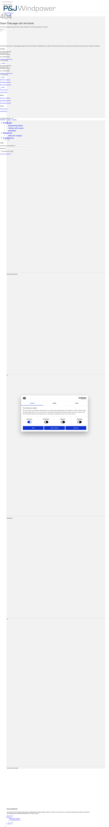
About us (9, 817)
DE (12, 822)
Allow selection (55, 428)
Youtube (14, 119)
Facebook (2, 119)
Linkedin (8, 119)
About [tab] (76, 403)
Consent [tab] (32, 403)
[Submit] (0, 31)
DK (9, 822)
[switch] (46, 422)
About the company (15, 818)
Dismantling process (15, 820)
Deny (33, 428)
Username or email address (7, 145)
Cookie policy (3, 92)
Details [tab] (54, 403)
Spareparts (12, 131)
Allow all (76, 428)
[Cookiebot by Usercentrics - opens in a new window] (79, 398)
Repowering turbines (15, 126)
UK (15, 822)
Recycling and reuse (5, 84)
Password (3, 148)
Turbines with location (16, 128)
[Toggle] (0, 63)
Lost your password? (5, 154)
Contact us (9, 823)
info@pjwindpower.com (6, 59)
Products (7, 123)
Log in (11, 151)
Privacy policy (3, 89)
